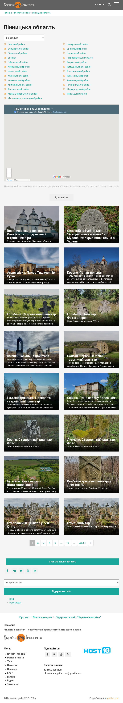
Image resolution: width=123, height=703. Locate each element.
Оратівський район (77, 48)
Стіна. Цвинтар (78, 523)
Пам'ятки (12, 665)
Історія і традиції (16, 654)
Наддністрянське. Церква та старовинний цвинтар (29, 399)
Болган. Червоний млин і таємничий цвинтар (85, 357)
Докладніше (61, 197)
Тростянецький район (78, 71)
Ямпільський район (77, 93)
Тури (9, 661)
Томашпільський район (79, 66)
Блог (10, 673)
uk (96, 4)
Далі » (82, 543)
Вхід (11, 599)
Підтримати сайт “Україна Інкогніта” (78, 617)
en (104, 4)
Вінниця (12, 57)
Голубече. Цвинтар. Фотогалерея (82, 316)
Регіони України (16, 657)
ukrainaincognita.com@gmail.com (62, 673)
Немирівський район (77, 44)
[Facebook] (47, 654)
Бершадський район (18, 48)
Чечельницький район (78, 84)
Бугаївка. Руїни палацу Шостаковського (24, 483)
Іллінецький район (17, 71)
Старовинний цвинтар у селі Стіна (28, 525)
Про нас (24, 617)
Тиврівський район (76, 62)
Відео (10, 680)
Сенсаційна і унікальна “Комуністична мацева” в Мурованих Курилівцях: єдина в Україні (91, 236)
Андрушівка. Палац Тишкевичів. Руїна (31, 274)
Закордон (12, 684)
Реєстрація (15, 602)
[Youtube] (61, 654)
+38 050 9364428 (53, 670)
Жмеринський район (19, 66)
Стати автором (42, 617)
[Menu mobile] (116, 4)
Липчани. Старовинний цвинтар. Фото (91, 441)
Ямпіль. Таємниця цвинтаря (28, 356)
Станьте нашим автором (62, 561)
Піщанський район (76, 53)
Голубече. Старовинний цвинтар (31, 314)
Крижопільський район (20, 84)
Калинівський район (18, 75)
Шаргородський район (78, 89)
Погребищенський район (80, 57)
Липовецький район (18, 89)
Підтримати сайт (61, 591)
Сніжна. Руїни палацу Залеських (91, 398)
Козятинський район (19, 80)
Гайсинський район (18, 62)
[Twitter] (54, 654)
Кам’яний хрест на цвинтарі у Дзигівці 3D (89, 483)
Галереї (11, 677)
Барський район (16, 44)
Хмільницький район (78, 80)
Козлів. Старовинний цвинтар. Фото (30, 441)
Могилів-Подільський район (22, 93)
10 (67, 543)
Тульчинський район (78, 75)
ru (100, 4)
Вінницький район (17, 53)
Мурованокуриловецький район (25, 98)
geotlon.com (113, 698)
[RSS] (68, 654)
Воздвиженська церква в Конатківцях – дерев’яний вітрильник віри (26, 234)
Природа (12, 669)
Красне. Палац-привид (84, 272)
